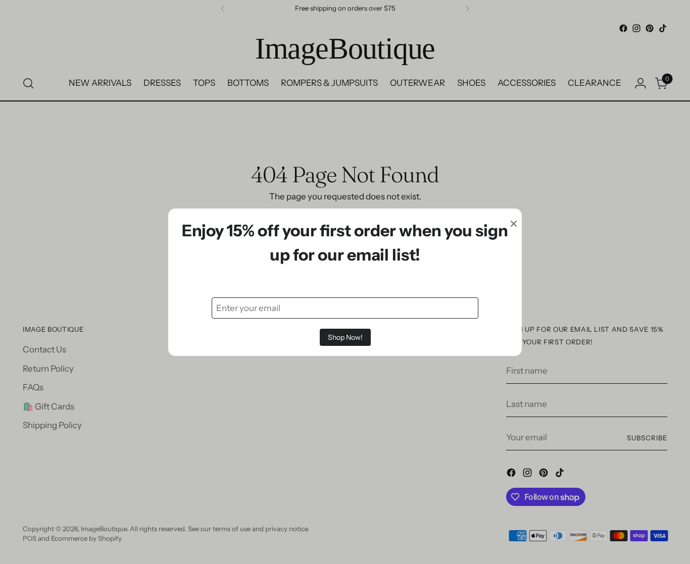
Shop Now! (345, 337)
